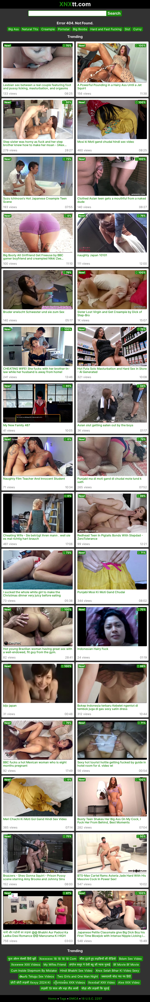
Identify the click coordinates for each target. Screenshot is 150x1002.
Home (52, 998)
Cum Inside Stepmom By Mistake (34, 970)
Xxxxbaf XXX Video (101, 982)
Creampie (48, 29)
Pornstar (64, 29)
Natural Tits (30, 29)
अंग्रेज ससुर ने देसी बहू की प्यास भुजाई (89, 964)
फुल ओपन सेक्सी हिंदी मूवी (22, 958)
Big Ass (13, 29)
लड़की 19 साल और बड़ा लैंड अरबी (59, 988)
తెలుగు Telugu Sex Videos (36, 976)
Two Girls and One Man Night (77, 976)
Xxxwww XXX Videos (25, 964)
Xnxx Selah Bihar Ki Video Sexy (117, 970)
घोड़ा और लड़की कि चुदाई (95, 988)
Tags (62, 998)
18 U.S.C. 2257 (91, 998)
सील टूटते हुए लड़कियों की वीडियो (98, 958)
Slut (127, 29)
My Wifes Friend (55, 964)
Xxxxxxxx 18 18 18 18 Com (57, 958)
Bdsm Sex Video (130, 958)
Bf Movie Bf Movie (126, 964)
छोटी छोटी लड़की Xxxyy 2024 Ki (30, 982)
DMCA (73, 998)
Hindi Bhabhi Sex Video (76, 970)
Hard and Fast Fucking (105, 29)
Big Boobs (80, 29)
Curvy (137, 29)
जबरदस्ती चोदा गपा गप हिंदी (116, 976)
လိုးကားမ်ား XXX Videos (69, 982)
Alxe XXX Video (129, 982)
